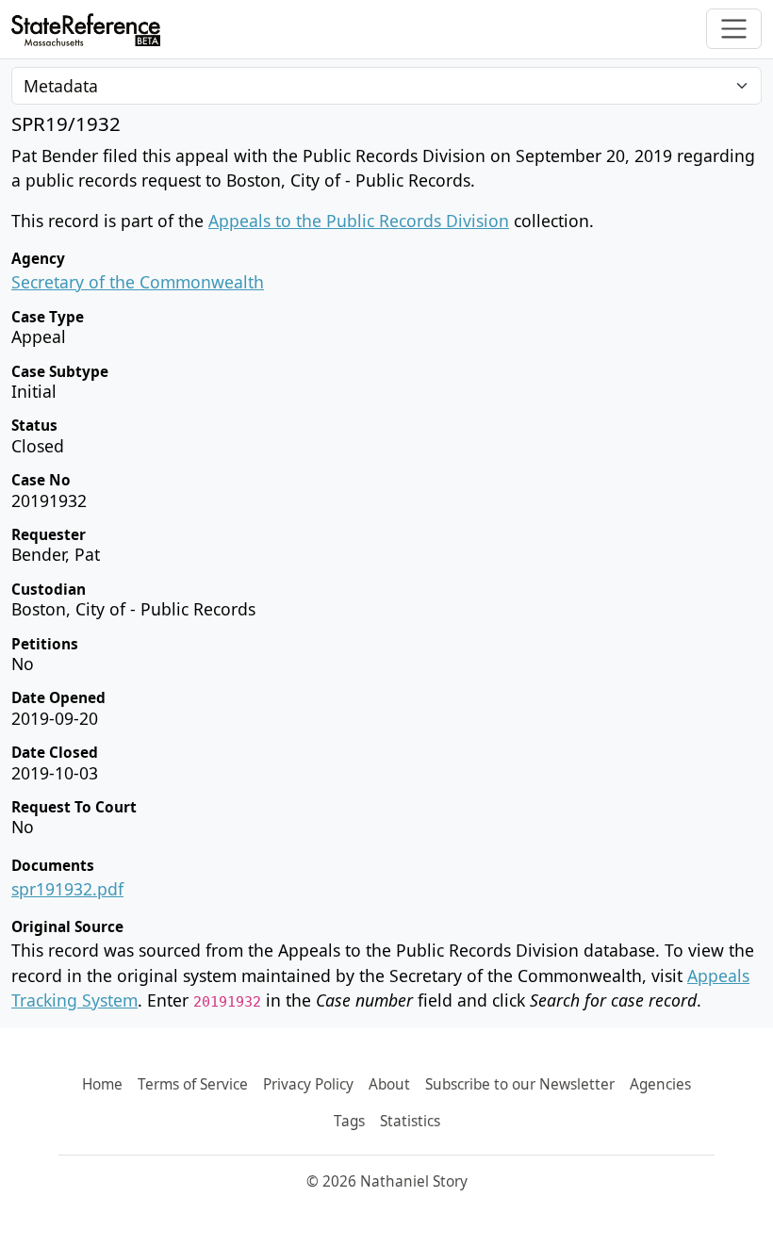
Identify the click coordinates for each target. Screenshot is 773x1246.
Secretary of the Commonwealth (137, 282)
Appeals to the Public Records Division (358, 220)
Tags (349, 1121)
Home (102, 1084)
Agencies (660, 1084)
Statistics (410, 1121)
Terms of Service (193, 1084)
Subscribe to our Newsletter (520, 1084)
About (389, 1084)
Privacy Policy (308, 1084)
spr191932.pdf (67, 888)
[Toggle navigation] (734, 28)
